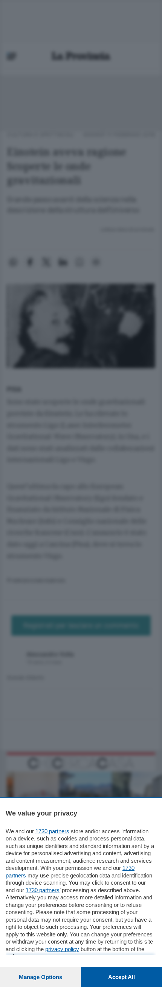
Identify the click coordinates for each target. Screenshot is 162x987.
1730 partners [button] (52, 831)
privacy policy (62, 949)
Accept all (121, 977)
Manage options (40, 977)
